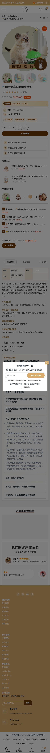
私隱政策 (37, 380)
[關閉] (47, 362)
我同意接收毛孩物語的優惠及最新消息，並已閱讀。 (24, 380)
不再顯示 (27, 387)
